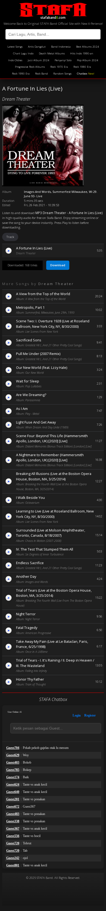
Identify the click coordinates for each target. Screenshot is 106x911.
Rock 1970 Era (59, 67)
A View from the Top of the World (43, 293)
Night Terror (26, 614)
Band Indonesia (61, 46)
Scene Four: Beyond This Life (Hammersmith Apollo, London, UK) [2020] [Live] (52, 438)
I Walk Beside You (30, 497)
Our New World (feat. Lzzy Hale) (41, 367)
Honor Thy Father (30, 679)
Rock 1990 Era (21, 73)
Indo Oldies (15, 60)
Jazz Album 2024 (38, 60)
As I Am (22, 408)
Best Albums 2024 (87, 46)
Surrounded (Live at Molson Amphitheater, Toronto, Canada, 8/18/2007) (50, 533)
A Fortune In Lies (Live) (34, 248)
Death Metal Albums (52, 53)
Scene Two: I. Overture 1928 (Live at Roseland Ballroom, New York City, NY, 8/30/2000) (52, 324)
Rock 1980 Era (82, 67)
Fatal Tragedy (26, 627)
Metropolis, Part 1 (30, 307)
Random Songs (62, 73)
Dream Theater (16, 99)
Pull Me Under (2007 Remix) (38, 353)
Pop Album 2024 (87, 60)
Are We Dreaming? (31, 394)
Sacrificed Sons (28, 340)
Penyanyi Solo (63, 60)
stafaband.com (53, 16)
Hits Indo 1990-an (81, 53)
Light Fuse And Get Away (36, 422)
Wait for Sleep (27, 381)
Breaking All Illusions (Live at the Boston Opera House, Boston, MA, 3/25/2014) (53, 476)
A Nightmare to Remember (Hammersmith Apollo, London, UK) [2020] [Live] (50, 457)
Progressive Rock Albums (30, 67)
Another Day (26, 576)
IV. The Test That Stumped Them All (44, 549)
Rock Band (41, 73)
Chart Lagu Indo (23, 53)
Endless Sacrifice (30, 562)
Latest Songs (15, 46)
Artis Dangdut (37, 46)
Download (57, 265)
